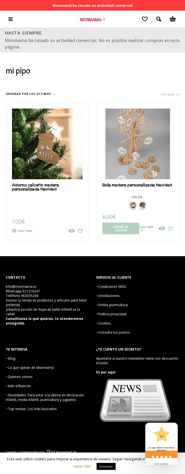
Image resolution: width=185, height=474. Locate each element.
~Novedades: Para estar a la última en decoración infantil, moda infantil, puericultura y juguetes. (45, 397)
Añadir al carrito (120, 228)
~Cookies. (104, 323)
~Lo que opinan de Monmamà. (30, 367)
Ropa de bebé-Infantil (55, 309)
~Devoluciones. (108, 295)
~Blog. (11, 358)
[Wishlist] (145, 19)
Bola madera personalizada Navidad (137, 185)
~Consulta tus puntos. (113, 332)
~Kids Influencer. (19, 386)
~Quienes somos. (19, 376)
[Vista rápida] (71, 230)
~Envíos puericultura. (112, 304)
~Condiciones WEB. (111, 286)
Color (137, 197)
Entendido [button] (106, 466)
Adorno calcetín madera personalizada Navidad (35, 187)
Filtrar (168, 94)
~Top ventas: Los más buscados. (31, 408)
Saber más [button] (82, 466)
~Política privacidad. (111, 314)
